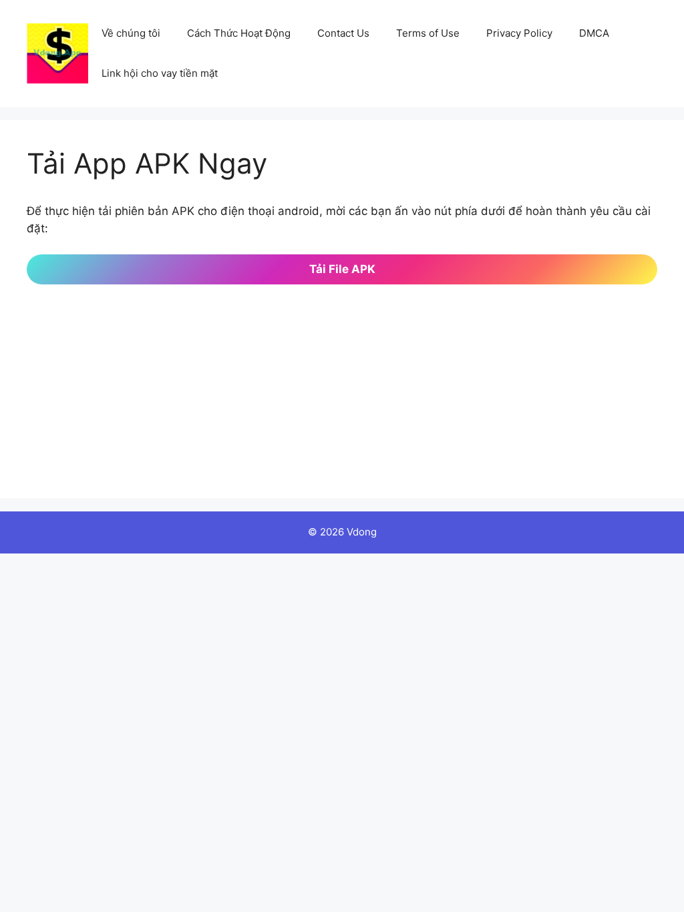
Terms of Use (428, 33)
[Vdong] (57, 52)
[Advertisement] (342, 377)
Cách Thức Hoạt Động (239, 33)
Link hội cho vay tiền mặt (160, 73)
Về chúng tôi (131, 33)
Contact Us (343, 33)
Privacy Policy (519, 33)
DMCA (594, 33)
